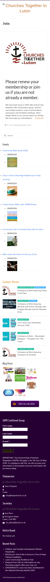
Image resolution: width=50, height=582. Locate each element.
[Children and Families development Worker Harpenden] (8, 371)
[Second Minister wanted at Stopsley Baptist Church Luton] (8, 392)
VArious (33, 301)
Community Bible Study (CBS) (15, 150)
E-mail (6, 441)
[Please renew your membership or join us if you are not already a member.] (25, 53)
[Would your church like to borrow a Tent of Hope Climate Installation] (19, 371)
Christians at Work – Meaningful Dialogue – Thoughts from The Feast (30, 338)
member (15, 125)
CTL (7, 125)
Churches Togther (26, 287)
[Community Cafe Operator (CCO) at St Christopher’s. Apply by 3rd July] (31, 385)
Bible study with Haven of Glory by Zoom (20, 254)
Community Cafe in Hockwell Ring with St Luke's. (23, 229)
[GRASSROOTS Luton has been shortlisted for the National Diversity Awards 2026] (19, 378)
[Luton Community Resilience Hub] (31, 371)
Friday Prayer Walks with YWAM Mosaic (20, 204)
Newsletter (40, 287)
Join (11, 125)
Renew (29, 125)
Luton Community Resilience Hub (19, 560)
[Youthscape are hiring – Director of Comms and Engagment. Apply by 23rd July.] (31, 378)
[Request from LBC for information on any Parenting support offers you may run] (8, 378)
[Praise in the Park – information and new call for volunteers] (19, 392)
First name (7, 426)
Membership (22, 125)
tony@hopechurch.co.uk (15, 495)
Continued (39, 118)
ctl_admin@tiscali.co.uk (15, 522)
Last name (7, 434)
